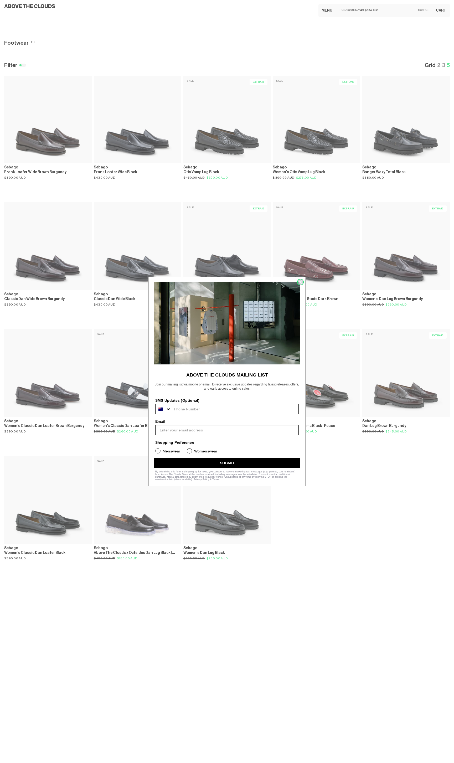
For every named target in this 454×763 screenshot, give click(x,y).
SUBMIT (227, 463)
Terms (215, 479)
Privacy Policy (201, 479)
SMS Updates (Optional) (177, 400)
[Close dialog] (300, 282)
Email (160, 421)
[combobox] (163, 409)
